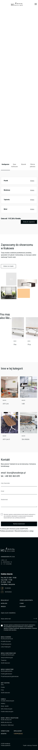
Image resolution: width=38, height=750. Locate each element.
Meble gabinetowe (7, 669)
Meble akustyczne (6, 722)
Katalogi (4, 603)
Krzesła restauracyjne (7, 700)
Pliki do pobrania (32, 165)
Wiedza (3, 606)
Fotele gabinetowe (6, 673)
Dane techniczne (14, 165)
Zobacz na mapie (8, 266)
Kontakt (23, 606)
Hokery (3, 703)
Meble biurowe (6, 637)
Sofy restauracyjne (6, 708)
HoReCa (3, 699)
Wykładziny (18, 731)
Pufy (2, 690)
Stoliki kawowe (5, 663)
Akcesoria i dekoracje (7, 725)
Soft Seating (5, 683)
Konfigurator (5, 164)
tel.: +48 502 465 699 (10, 476)
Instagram (8, 592)
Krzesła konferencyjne (7, 655)
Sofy (2, 684)
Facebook (8, 588)
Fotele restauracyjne (7, 711)
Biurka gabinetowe (6, 671)
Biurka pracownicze (7, 638)
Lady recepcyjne (6, 646)
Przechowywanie (6, 644)
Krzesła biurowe (6, 641)
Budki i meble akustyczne (9, 718)
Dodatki (3, 733)
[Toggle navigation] (35, 4)
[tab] (5, 165)
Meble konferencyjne (8, 653)
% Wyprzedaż (18, 733)
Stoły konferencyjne (7, 657)
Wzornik (23, 164)
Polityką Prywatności (14, 628)
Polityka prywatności (7, 531)
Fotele (3, 687)
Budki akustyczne (6, 719)
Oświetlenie (5, 731)
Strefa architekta (26, 600)
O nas (22, 603)
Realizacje (5, 600)
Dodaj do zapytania (29, 222)
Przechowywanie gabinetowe (10, 676)
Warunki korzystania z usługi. (24, 531)
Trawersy (3, 660)
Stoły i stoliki (4, 706)
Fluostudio (34, 745)
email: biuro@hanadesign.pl (13, 472)
